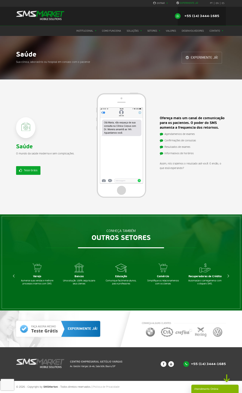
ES (223, 3)
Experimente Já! (189, 3)
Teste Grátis (30, 170)
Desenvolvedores (193, 30)
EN (217, 3)
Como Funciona (111, 30)
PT (211, 3)
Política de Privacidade (106, 386)
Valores (171, 30)
